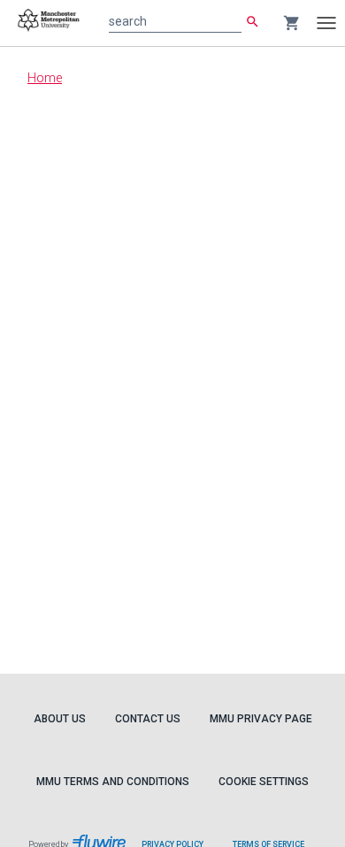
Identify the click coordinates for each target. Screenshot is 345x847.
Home (44, 78)
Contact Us (147, 719)
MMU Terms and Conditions (112, 781)
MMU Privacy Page (261, 719)
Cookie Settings (263, 781)
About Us (60, 719)
